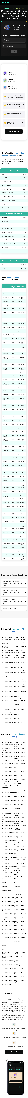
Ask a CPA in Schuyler (19, 700)
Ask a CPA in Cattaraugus (5, 642)
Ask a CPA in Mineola (7, 775)
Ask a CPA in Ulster (19, 712)
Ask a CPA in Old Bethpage (18, 854)
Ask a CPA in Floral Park (8, 800)
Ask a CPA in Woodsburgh (17, 961)
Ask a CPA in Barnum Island (19, 910)
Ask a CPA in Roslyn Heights (7, 850)
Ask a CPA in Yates (18, 722)
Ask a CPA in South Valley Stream (19, 850)
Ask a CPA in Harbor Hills (7, 981)
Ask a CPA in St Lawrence (18, 703)
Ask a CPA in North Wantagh (18, 814)
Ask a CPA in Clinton (19, 650)
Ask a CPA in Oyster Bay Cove (8, 922)
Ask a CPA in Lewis (6, 670)
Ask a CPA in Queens (7, 691)
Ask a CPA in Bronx (6, 639)
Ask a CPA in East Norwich (18, 897)
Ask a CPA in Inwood (19, 817)
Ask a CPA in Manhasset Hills (20, 877)
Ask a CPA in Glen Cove (20, 760)
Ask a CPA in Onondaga (20, 681)
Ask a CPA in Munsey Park (19, 901)
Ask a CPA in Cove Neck (6, 985)
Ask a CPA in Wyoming (7, 722)
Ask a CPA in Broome (19, 639)
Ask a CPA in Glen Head (8, 866)
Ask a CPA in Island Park (20, 864)
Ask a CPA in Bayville (19, 846)
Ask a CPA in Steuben (7, 707)
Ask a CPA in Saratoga (7, 696)
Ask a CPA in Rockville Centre (19, 764)
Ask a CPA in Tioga (19, 709)
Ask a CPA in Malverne (7, 828)
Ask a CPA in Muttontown (5, 885)
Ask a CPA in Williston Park (7, 837)
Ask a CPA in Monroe (19, 672)
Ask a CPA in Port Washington (6, 797)
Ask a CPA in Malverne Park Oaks (20, 973)
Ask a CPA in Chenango (8, 650)
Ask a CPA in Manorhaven (17, 843)
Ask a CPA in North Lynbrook (6, 977)
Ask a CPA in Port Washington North (6, 889)
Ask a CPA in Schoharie (7, 700)
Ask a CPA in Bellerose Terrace (20, 914)
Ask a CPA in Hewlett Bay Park (19, 981)
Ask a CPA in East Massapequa (6, 782)
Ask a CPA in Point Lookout (6, 944)
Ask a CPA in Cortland (19, 652)
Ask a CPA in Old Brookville (6, 926)
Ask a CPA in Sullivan (7, 709)
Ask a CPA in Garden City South (7, 877)
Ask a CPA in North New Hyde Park (8, 807)
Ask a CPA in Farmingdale (17, 828)
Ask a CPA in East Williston (6, 910)
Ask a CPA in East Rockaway (18, 822)
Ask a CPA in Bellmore (19, 796)
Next (14, 51)
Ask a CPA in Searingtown (17, 869)
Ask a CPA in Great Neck (6, 818)
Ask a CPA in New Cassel (18, 801)
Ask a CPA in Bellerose (20, 944)
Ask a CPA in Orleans (7, 686)
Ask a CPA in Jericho (7, 811)
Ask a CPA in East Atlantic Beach (18, 926)
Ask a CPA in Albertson (7, 864)
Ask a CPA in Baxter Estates (7, 952)
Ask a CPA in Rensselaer (20, 691)
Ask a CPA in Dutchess (19, 655)
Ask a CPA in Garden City (7, 768)
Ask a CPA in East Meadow (6, 749)
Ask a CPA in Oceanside (8, 760)
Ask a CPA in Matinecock (17, 965)
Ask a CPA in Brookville (7, 893)
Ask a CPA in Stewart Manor (7, 914)
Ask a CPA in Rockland (20, 694)
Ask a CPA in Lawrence (7, 846)
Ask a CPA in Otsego (7, 689)
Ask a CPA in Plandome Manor (7, 969)
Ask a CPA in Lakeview (7, 853)
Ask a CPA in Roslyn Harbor (7, 965)
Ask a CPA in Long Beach (6, 753)
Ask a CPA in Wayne (7, 718)
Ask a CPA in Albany (7, 637)
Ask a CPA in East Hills (7, 842)
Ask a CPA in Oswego (19, 686)
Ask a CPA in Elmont (19, 748)
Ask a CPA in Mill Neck (19, 948)
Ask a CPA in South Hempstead (19, 885)
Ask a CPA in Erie (6, 657)
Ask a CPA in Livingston (20, 670)
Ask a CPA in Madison (7, 672)
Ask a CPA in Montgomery (5, 675)
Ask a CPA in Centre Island (19, 977)
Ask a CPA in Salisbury (19, 811)
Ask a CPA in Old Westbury (6, 869)
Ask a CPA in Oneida (7, 681)
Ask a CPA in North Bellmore (6, 772)
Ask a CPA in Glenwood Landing (8, 881)
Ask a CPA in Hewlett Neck (19, 969)
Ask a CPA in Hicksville (7, 744)
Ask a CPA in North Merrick (6, 814)
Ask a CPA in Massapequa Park (18, 793)
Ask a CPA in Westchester (17, 719)
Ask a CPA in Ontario (7, 684)
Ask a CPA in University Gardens (20, 873)
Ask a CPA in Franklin (7, 660)
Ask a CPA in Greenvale (20, 956)
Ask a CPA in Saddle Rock (7, 948)
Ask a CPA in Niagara (19, 679)
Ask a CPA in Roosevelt (7, 790)
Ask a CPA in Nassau (19, 675)
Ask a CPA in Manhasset (8, 832)
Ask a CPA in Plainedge (7, 825)
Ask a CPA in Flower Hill (20, 866)
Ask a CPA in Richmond (7, 694)
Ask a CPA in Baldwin (19, 752)
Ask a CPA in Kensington (20, 937)
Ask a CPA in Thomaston (8, 905)
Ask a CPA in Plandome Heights (7, 961)
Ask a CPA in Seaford (19, 804)
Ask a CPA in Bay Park (7, 937)
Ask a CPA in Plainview (7, 763)
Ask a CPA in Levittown (7, 742)
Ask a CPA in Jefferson (7, 667)
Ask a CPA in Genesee (7, 662)
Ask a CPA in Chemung (20, 646)
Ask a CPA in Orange (19, 684)
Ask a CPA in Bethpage (20, 790)
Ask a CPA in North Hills (20, 857)
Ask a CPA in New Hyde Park (8, 822)
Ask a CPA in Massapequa (17, 768)
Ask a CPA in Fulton (19, 660)
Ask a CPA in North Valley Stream (6, 786)
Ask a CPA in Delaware (7, 655)
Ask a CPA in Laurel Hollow (19, 918)
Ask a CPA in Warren (7, 714)
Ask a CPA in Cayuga (19, 642)
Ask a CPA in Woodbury (20, 825)
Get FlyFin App (14, 1051)
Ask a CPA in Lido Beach (8, 897)
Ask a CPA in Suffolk (19, 707)
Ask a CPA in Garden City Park (19, 833)
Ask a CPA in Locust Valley (19, 881)
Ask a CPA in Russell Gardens (7, 956)
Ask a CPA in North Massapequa (18, 782)
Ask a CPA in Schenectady (17, 697)
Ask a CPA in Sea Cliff (19, 859)
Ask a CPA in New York (7, 679)
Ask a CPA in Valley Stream (19, 745)
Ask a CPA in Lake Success (6, 901)
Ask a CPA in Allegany (19, 637)
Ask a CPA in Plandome (7, 940)
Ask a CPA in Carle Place (6, 860)
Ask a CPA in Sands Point (19, 906)
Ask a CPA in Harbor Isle (20, 933)
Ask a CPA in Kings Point (8, 857)
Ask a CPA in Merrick (19, 771)
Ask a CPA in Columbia (7, 652)
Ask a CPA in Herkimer (19, 665)
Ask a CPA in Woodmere (8, 792)
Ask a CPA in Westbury (7, 804)
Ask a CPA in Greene (19, 662)
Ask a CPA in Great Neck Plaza (18, 837)
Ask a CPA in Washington (17, 715)
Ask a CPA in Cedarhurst (8, 840)
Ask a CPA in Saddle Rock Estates (7, 973)
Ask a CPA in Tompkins (7, 712)
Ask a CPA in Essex (19, 657)
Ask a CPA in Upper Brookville (7, 930)
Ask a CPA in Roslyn (19, 889)
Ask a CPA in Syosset (19, 779)
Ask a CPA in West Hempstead (18, 776)
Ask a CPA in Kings (18, 667)
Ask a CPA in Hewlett (19, 840)
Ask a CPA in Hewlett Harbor (19, 952)
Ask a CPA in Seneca (7, 703)
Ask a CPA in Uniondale (7, 756)
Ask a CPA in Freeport (19, 742)
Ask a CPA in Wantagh (19, 786)
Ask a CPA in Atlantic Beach (7, 934)
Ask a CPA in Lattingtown (5, 918)
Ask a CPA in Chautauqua (5, 646)
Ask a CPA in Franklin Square (19, 757)
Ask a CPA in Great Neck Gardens (18, 940)
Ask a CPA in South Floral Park (19, 922)
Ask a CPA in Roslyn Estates (19, 930)
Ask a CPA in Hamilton (7, 665)
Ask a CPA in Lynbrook (7, 779)
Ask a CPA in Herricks (7, 873)
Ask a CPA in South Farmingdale (19, 807)
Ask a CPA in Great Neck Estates (18, 893)
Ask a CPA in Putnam (19, 689)
